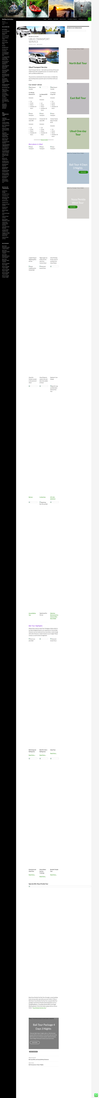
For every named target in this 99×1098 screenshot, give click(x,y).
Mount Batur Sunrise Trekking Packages (5, 95)
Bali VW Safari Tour (5, 87)
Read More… (53, 753)
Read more (34, 1042)
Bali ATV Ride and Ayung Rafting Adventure (5, 62)
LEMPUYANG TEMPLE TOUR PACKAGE (5, 224)
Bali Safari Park (5, 49)
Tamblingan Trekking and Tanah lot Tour (5, 119)
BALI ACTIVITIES (63, 19)
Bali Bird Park (4, 40)
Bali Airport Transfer (72, 19)
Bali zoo (31, 497)
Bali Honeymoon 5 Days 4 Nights (36, 1063)
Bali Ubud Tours (5, 200)
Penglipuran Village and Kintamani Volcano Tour (5, 234)
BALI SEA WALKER (5, 31)
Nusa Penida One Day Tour (39, 1007)
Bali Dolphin (4, 98)
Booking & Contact (83, 19)
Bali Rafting (4, 50)
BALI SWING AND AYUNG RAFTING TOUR (5, 76)
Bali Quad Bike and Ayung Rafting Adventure (39, 1058)
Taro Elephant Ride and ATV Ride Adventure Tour (5, 58)
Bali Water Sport (5, 47)
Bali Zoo (3, 45)
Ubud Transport (33, 1051)
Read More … (32, 755)
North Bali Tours (5, 195)
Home (45, 19)
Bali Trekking (4, 29)
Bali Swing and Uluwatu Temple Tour (5, 181)
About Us (50, 19)
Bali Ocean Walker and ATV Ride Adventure (5, 71)
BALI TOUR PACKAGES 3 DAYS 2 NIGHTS (5, 252)
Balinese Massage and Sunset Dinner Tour (5, 130)
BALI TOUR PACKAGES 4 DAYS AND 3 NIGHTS (5, 256)
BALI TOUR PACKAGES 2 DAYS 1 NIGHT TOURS (5, 247)
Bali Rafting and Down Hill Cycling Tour (5, 101)
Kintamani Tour (5, 202)
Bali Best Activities (7, 19)
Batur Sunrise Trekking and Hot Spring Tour (5, 90)
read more (83, 172)
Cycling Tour (42, 497)
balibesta (40, 44)
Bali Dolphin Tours (5, 194)
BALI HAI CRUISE (5, 36)
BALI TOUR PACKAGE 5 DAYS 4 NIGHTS (5, 260)
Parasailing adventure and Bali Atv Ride (5, 54)
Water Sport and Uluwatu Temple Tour (5, 155)
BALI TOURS (56, 19)
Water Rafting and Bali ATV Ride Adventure (5, 67)
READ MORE (44, 139)
